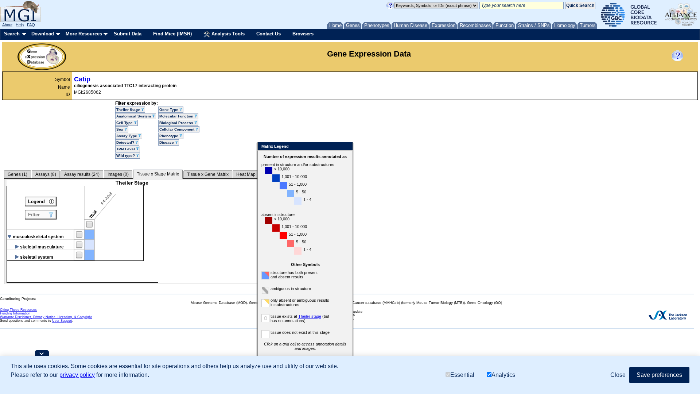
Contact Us (268, 33)
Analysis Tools (227, 33)
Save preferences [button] (659, 375)
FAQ (31, 25)
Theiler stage (309, 316)
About (7, 25)
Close (345, 147)
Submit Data (127, 33)
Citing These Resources (18, 310)
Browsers (303, 33)
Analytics (503, 375)
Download (42, 33)
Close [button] (618, 375)
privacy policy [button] (77, 375)
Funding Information (15, 313)
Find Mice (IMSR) (172, 33)
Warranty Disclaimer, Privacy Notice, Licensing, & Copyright (46, 317)
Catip (82, 79)
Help (20, 25)
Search (12, 33)
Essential (462, 375)
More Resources (84, 33)
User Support (62, 320)
